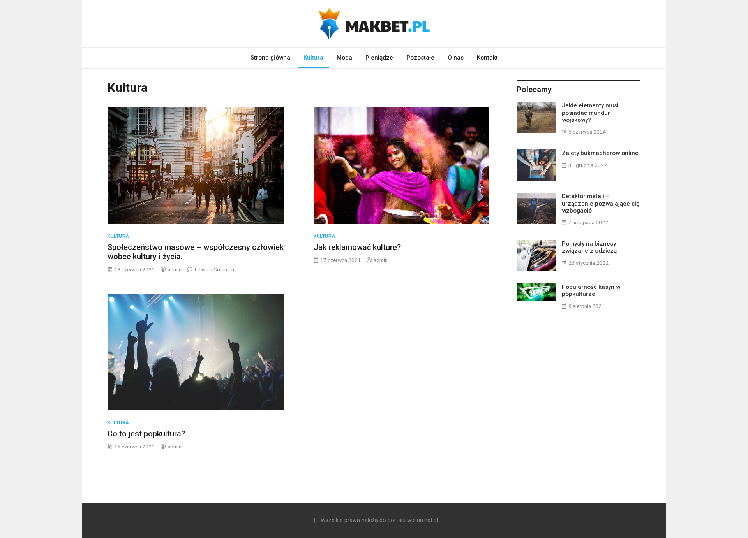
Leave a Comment (215, 269)
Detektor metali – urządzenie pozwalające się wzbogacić (600, 203)
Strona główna (270, 57)
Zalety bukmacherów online (600, 152)
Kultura (313, 57)
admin (175, 269)
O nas (456, 57)
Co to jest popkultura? (146, 433)
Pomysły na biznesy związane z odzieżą (589, 247)
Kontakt (487, 57)
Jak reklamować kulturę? (357, 247)
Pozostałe (420, 57)
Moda (344, 57)
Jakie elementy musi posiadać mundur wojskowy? (590, 112)
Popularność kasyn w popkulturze (591, 290)
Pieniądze (379, 57)
